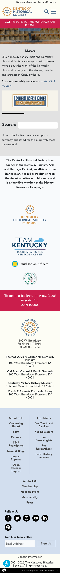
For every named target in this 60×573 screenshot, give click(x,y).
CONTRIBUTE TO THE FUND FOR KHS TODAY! (30, 23)
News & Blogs (16, 451)
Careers (16, 437)
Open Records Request (16, 468)
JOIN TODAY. (30, 305)
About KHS (16, 418)
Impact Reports (16, 458)
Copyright (34, 570)
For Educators (44, 431)
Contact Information (30, 556)
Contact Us (30, 481)
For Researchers (44, 447)
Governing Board (16, 425)
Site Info (25, 570)
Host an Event (30, 491)
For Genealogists (44, 438)
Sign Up (46, 543)
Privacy (43, 570)
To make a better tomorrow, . (30, 297)
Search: (9, 124)
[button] (6, 563)
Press (29, 502)
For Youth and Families (44, 425)
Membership (30, 486)
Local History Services (44, 455)
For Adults (44, 418)
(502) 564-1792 (30, 347)
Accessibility (30, 497)
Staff (16, 431)
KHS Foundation (16, 444)
